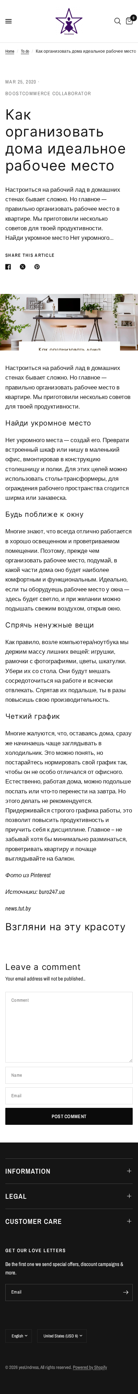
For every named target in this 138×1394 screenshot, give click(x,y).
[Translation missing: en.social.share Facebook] (9, 266)
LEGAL (16, 1196)
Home (9, 51)
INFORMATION (28, 1171)
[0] (128, 21)
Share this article (29, 255)
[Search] (117, 21)
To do (25, 51)
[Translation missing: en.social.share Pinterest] (38, 266)
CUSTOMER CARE (33, 1221)
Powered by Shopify (90, 1367)
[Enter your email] (126, 1292)
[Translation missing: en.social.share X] (24, 266)
